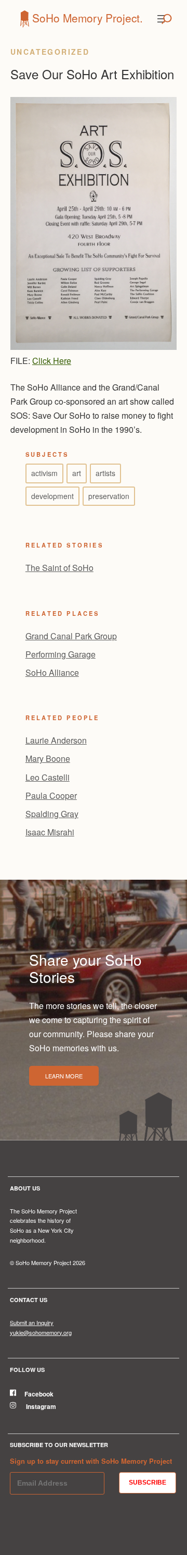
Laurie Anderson (56, 740)
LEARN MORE (64, 1076)
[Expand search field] (166, 18)
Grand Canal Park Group (71, 636)
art (76, 473)
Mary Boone (47, 758)
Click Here (51, 361)
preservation (108, 496)
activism (44, 473)
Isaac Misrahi (49, 832)
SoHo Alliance (52, 672)
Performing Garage (60, 654)
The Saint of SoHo (59, 568)
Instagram (40, 1406)
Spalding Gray (51, 814)
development (52, 496)
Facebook (39, 1394)
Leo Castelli (47, 777)
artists (105, 473)
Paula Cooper (51, 795)
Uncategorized (49, 51)
